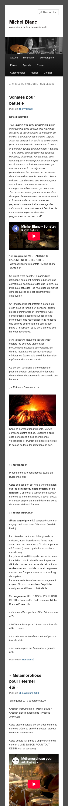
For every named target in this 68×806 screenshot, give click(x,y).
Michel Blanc (23, 21)
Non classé (28, 659)
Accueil (14, 57)
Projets (13, 65)
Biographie (29, 57)
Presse (40, 65)
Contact (48, 72)
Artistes (34, 72)
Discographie (47, 57)
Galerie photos (17, 72)
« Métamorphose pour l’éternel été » (25, 681)
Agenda (27, 65)
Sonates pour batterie (22, 100)
